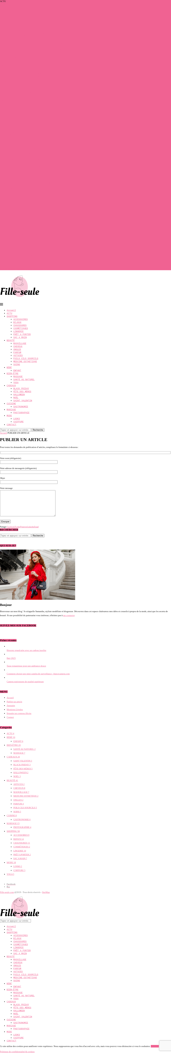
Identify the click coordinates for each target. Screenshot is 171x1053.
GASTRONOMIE (20, 406)
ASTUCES (18, 355)
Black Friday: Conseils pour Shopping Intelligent (22, 167)
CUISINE (11, 403)
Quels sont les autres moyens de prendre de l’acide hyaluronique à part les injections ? (38, 210)
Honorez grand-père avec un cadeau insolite (26, 650)
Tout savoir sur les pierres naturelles (16, 258)
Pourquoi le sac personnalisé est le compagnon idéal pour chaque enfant (32, 79)
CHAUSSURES (20, 325)
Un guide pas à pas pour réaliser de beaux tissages (22, 250)
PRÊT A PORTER (22, 334)
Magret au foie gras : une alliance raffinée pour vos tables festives (29, 36)
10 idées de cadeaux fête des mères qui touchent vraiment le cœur (29, 30)
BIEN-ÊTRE (12, 373)
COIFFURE (18, 421)
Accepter (155, 1046)
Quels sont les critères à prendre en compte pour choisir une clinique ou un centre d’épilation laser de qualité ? (49, 244)
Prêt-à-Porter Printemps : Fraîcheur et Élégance (21, 111)
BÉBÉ (9, 367)
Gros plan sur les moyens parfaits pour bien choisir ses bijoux (27, 260)
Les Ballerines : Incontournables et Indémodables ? (23, 151)
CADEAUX (11, 385)
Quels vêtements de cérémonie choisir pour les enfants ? (25, 218)
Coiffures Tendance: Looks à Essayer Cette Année (22, 172)
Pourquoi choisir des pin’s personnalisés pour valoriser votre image (30, 20)
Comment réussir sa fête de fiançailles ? (17, 255)
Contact (10, 717)
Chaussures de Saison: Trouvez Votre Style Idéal (21, 153)
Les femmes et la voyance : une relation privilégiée (23, 180)
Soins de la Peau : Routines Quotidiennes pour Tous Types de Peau (30, 76)
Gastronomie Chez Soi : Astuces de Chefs (18, 164)
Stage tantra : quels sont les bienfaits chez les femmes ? (24, 207)
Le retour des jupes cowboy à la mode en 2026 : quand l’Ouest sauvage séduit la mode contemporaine (46, 73)
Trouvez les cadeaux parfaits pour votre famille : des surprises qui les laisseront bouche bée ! (41, 223)
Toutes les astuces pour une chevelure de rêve (20, 202)
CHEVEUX (17, 346)
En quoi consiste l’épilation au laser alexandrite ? (22, 269)
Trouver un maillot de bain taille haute (17, 231)
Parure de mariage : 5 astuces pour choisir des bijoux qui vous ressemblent (33, 33)
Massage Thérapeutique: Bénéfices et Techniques (22, 127)
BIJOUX (17, 322)
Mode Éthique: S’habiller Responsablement (20, 156)
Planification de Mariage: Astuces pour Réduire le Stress (25, 140)
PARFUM (17, 352)
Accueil (11, 310)
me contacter (68, 615)
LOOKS (16, 418)
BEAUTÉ (11, 340)
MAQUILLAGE (19, 343)
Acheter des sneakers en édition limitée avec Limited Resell (27, 25)
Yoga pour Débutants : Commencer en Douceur (21, 95)
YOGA (16, 382)
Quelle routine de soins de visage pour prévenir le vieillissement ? (29, 183)
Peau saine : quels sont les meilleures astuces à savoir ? (24, 266)
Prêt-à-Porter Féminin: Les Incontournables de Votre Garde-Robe (29, 65)
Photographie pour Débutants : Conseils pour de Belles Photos (28, 89)
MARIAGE (11, 409)
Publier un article (14, 701)
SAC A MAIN (20, 337)
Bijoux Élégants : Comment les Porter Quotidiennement (25, 100)
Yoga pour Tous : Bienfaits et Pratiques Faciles (21, 124)
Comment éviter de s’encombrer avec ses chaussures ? (24, 239)
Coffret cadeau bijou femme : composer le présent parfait (25, 6)
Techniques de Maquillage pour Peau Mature (20, 52)
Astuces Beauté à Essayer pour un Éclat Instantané (22, 170)
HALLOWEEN (19, 394)
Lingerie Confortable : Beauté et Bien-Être (19, 191)
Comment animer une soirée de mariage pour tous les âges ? (27, 12)
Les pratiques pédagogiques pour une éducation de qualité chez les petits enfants (36, 212)
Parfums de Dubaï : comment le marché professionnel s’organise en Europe (33, 41)
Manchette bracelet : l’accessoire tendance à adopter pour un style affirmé (33, 22)
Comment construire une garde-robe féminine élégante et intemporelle (31, 44)
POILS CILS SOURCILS (25, 358)
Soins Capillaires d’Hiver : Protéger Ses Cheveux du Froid (26, 135)
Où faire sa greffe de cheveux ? (14, 226)
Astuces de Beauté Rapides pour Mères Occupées (22, 55)
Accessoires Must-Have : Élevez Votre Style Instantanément (27, 92)
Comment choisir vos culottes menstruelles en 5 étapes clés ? (27, 234)
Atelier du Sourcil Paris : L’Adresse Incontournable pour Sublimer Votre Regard (35, 49)
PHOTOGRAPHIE (21, 412)
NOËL (15, 397)
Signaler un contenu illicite (19, 713)
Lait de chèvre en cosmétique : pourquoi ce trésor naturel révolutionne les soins (36, 84)
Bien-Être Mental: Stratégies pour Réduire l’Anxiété (23, 116)
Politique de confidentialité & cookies (17, 1051)
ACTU (9, 313)
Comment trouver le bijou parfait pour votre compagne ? (25, 263)
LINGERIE (18, 331)
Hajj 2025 (11, 658)
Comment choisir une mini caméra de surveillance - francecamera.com (38, 673)
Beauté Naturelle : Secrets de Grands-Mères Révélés (23, 132)
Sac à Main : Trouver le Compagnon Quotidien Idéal (23, 81)
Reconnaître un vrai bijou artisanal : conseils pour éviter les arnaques (31, 38)
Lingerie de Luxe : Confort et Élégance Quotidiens (23, 68)
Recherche (38, 430)
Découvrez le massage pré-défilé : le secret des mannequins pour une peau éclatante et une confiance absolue (49, 196)
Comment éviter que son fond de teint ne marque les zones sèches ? (30, 9)
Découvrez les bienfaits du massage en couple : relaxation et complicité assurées (36, 199)
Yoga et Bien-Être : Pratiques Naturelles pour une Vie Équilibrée (29, 87)
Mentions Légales (15, 709)
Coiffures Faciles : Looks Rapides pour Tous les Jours (24, 137)
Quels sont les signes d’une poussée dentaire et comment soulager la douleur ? (35, 17)
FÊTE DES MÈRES (22, 391)
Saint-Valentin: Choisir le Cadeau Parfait (18, 186)
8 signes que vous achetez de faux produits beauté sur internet (28, 28)
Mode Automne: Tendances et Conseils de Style (21, 194)
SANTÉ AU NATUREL (24, 379)
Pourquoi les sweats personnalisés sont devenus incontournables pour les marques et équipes (41, 63)
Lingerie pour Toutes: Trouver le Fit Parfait (19, 129)
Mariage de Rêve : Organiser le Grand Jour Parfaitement (25, 145)
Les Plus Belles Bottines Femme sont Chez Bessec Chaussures (28, 57)
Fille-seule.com (7, 892)
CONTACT (11, 424)
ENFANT (17, 370)
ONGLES (17, 349)
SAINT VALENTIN (22, 400)
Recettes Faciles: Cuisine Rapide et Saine (18, 162)
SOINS (16, 364)
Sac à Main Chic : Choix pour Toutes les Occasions (23, 143)
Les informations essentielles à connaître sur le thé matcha (26, 228)
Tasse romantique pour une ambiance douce (26, 666)
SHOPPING (12, 316)
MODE (9, 415)
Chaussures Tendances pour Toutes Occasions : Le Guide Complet (29, 60)
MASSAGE (18, 376)
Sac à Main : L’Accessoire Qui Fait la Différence (21, 113)
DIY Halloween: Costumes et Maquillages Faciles (22, 178)
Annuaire (11, 705)
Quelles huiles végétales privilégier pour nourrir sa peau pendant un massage (34, 4)
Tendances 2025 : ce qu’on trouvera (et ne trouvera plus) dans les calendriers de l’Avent (39, 103)
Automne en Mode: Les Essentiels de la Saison (21, 175)
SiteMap (46, 892)
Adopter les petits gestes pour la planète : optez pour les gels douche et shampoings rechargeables (44, 204)
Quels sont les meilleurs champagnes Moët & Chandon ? (25, 242)
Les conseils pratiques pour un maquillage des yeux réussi (26, 247)
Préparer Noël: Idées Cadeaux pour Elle (17, 188)
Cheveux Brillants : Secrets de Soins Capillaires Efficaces (26, 159)
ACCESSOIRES (20, 319)
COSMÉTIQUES (20, 328)
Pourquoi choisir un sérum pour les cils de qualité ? (23, 14)
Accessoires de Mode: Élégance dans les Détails (21, 121)
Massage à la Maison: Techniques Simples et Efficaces (24, 148)
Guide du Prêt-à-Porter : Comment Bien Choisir (21, 105)
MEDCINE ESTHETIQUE (25, 361)
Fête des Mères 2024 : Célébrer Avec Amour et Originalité (26, 108)
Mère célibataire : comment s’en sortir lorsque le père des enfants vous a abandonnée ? (39, 215)
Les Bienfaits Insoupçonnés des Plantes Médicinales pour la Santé (29, 46)
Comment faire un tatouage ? (13, 220)
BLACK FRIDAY (21, 388)
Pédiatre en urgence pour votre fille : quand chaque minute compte (30, 97)
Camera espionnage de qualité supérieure (25, 681)
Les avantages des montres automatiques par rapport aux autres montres (32, 236)
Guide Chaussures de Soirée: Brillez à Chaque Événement (26, 119)
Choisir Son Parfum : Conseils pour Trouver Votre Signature (27, 71)
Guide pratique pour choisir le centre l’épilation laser (24, 252)
